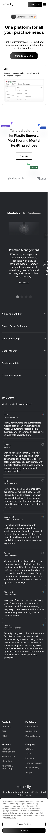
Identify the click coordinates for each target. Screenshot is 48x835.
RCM (4, 736)
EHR (4, 731)
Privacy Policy (32, 767)
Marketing (7, 761)
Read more (24, 282)
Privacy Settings (24, 824)
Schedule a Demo (24, 56)
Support (29, 772)
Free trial (24, 156)
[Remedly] (7, 4)
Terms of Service (33, 763)
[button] (44, 4)
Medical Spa (31, 731)
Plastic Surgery (32, 736)
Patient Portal (8, 756)
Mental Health (32, 726)
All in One (6, 726)
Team (28, 753)
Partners (29, 758)
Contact (29, 749)
